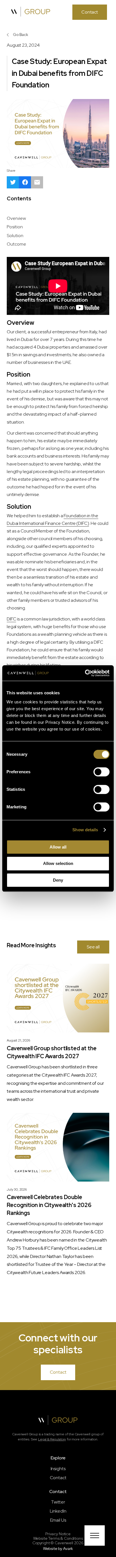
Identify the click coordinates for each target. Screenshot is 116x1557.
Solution (15, 235)
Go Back (20, 34)
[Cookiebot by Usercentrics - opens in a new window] (85, 673)
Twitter (58, 1502)
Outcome (17, 244)
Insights (58, 1469)
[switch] (101, 771)
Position (15, 226)
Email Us (58, 1520)
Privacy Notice (58, 1534)
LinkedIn (58, 1511)
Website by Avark (58, 1548)
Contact (58, 1478)
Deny (58, 880)
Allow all (58, 847)
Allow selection (58, 863)
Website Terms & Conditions (58, 1538)
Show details (85, 829)
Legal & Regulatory (52, 1439)
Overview (17, 218)
